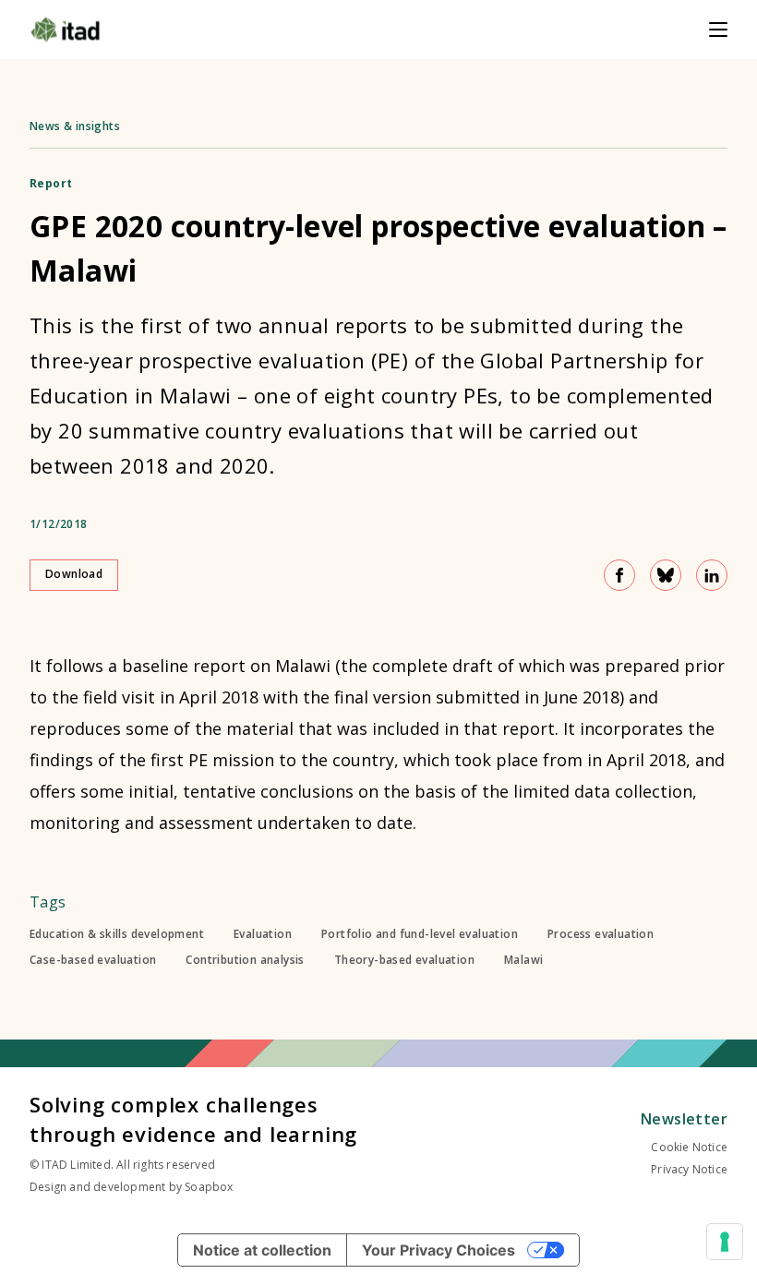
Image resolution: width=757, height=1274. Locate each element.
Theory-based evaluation (404, 960)
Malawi (523, 960)
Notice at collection (262, 1250)
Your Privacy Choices (438, 1250)
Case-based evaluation (93, 960)
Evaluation (263, 934)
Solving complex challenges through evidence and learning (193, 1119)
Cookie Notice (689, 1147)
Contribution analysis (245, 960)
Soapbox (209, 1187)
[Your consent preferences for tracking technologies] (724, 1241)
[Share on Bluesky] (665, 575)
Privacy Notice (689, 1169)
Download (73, 574)
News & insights (75, 126)
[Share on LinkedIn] (711, 575)
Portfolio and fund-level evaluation (419, 934)
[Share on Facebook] (619, 575)
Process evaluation (600, 934)
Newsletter (684, 1119)
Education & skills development (117, 934)
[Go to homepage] (65, 29)
